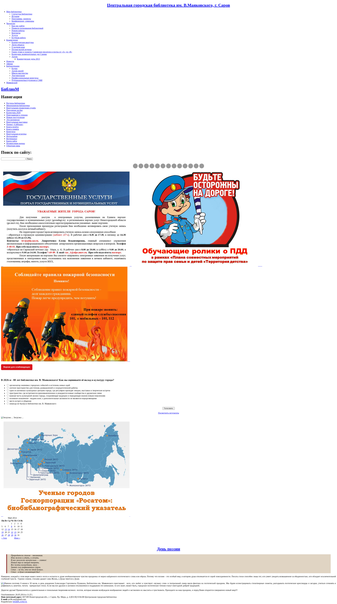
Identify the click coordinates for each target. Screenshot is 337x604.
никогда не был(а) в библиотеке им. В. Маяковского (32, 404)
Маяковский (11, 83)
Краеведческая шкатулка (23, 42)
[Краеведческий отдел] (157, 166)
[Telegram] (140, 166)
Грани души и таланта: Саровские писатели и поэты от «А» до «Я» (42, 52)
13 (6, 529)
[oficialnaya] (135, 166)
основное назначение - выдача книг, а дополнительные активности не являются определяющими (53, 398)
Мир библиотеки (14, 12)
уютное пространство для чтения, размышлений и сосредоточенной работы (43, 388)
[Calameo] (190, 166)
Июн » (17, 538)
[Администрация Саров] (201, 166)
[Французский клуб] (179, 166)
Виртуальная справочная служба (21, 108)
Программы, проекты (21, 19)
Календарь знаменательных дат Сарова (29, 54)
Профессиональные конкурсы (25, 78)
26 (2, 535)
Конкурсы (10, 131)
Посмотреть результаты (168, 413)
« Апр (4, 538)
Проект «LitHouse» (14, 124)
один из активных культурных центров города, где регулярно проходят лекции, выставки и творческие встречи (59, 390)
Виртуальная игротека (16, 134)
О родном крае (18, 47)
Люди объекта (18, 45)
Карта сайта (11, 141)
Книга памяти (12, 129)
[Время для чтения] (168, 166)
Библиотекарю (12, 66)
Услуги (15, 35)
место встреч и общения (20, 401)
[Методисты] (185, 166)
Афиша (9, 64)
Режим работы (18, 30)
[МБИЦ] (152, 166)
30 (15, 535)
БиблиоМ (10, 89)
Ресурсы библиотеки (15, 103)
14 (9, 529)
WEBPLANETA (20, 602)
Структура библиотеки (22, 14)
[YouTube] (196, 166)
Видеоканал (11, 139)
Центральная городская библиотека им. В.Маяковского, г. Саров (168, 5)
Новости (10, 61)
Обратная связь (13, 146)
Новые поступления (15, 117)
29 (12, 535)
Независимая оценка (15, 143)
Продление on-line (14, 110)
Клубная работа (19, 38)
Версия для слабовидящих (16, 367)
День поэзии (168, 549)
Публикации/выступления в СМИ (27, 80)
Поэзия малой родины (22, 49)
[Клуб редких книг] (174, 166)
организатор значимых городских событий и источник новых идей (39, 385)
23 (15, 532)
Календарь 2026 (13, 113)
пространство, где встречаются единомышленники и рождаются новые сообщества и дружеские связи (55, 393)
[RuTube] (146, 166)
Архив (15, 56)
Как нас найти (18, 26)
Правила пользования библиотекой (27, 28)
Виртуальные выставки (17, 122)
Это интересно (13, 120)
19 (2, 532)
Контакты (16, 33)
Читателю (10, 23)
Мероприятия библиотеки (18, 105)
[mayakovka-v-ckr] (163, 166)
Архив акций (18, 71)
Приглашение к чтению (17, 115)
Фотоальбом (11, 136)
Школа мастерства (20, 73)
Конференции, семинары (23, 21)
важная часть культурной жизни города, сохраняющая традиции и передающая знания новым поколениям (57, 396)
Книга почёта (12, 127)
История (15, 16)
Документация (18, 75)
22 (12, 532)
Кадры (15, 68)
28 (9, 535)
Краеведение (12, 40)
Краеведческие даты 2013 (28, 59)
